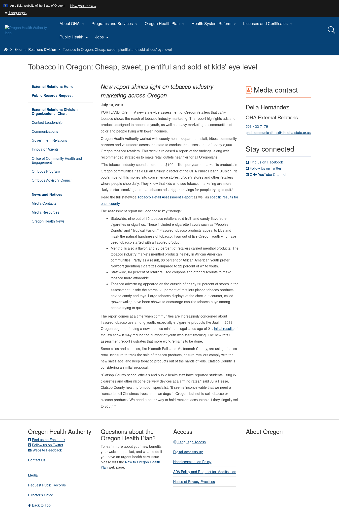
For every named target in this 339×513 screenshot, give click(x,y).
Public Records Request (52, 95)
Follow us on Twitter (47, 444)
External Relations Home (52, 86)
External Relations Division (35, 49)
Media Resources (45, 212)
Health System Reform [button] (214, 24)
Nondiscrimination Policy (192, 461)
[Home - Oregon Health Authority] (6, 49)
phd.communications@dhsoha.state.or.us (278, 132)
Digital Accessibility (188, 451)
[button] (16, 12)
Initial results (224, 328)
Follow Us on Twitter (265, 168)
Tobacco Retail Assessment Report (165, 196)
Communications (45, 131)
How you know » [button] (83, 5)
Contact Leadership (47, 122)
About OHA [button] (73, 24)
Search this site (54, 55)
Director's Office (40, 494)
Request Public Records (47, 484)
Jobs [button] (102, 37)
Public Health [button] (74, 37)
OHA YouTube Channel (268, 174)
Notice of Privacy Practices (194, 481)
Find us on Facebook (266, 162)
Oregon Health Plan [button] (165, 24)
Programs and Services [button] (115, 24)
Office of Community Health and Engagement (57, 160)
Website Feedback (47, 450)
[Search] (331, 30)
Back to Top (41, 505)
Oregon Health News (48, 221)
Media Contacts (44, 203)
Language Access (191, 441)
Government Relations (49, 140)
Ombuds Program (46, 171)
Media (33, 475)
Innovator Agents (45, 149)
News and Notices (47, 194)
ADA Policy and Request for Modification (204, 471)
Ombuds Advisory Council (52, 180)
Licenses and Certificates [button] (268, 24)
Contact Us (36, 459)
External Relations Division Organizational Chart (55, 111)
